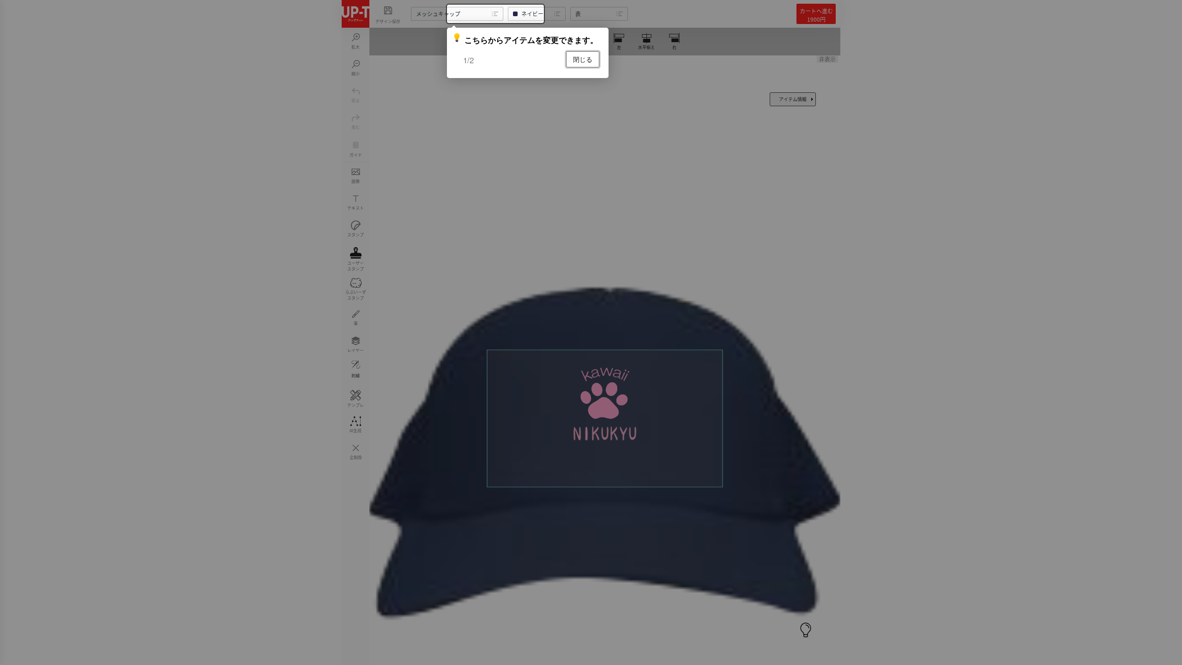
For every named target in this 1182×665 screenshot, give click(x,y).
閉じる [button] (582, 59)
